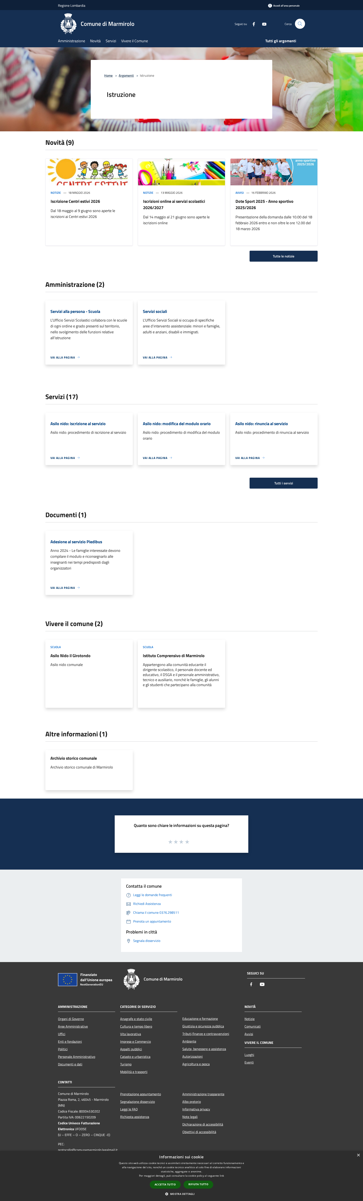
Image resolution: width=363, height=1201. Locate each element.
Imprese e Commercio (135, 1041)
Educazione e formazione (200, 1018)
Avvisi (239, 192)
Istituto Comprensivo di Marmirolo (174, 655)
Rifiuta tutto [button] (198, 1184)
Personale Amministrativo (76, 1056)
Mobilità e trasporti (133, 1071)
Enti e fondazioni (70, 1041)
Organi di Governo (71, 1018)
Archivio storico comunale (73, 758)
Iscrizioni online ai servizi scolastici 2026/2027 (174, 204)
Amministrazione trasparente (203, 1094)
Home (108, 75)
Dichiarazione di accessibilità (202, 1124)
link (222, 1175)
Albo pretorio (191, 1101)
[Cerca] (300, 24)
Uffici (61, 1033)
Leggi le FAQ (129, 1109)
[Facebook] (252, 23)
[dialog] (181, 1176)
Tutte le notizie (283, 256)
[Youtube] (262, 23)
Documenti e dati (70, 1064)
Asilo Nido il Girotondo (70, 655)
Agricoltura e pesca (196, 1064)
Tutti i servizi (283, 483)
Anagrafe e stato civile (136, 1018)
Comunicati (253, 1026)
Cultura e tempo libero (136, 1026)
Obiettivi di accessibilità (199, 1131)
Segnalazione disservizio (137, 1101)
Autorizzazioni (192, 1056)
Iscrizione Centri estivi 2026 (75, 201)
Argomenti (126, 75)
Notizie (56, 192)
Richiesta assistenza (134, 1116)
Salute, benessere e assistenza (204, 1048)
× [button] (358, 1155)
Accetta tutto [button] (165, 1184)
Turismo (126, 1064)
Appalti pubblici (131, 1049)
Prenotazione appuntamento (140, 1094)
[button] (181, 1194)
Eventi (249, 1062)
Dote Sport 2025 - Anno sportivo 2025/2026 (264, 204)
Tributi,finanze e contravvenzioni (205, 1033)
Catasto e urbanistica (135, 1056)
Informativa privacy (196, 1109)
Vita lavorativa (130, 1033)
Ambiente (189, 1041)
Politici (63, 1049)
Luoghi (249, 1054)
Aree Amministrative (73, 1026)
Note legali (190, 1116)
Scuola (55, 647)
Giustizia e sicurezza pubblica (203, 1026)
